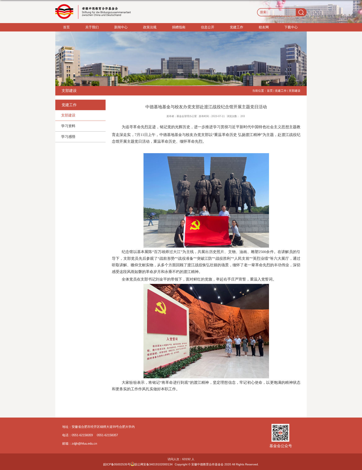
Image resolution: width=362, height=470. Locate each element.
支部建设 (294, 90)
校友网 (264, 27)
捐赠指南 (178, 27)
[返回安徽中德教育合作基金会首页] (93, 11)
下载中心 (291, 27)
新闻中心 (121, 27)
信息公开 (207, 27)
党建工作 (236, 27)
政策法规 (149, 27)
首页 (66, 27)
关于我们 (92, 27)
